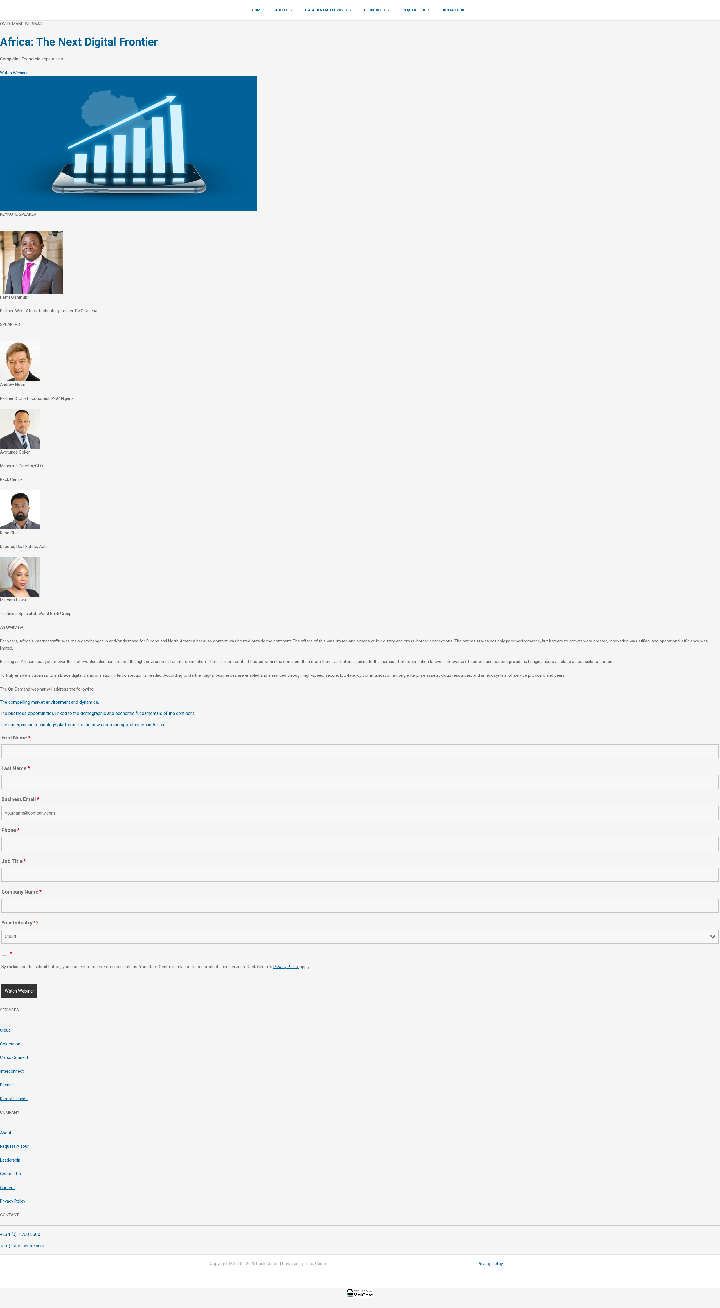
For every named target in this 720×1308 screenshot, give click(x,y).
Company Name (21, 892)
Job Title (13, 861)
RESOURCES (374, 10)
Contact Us (10, 1173)
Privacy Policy (286, 966)
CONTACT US (452, 10)
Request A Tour (14, 1146)
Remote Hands (14, 1098)
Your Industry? (19, 923)
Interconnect (12, 1071)
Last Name (15, 768)
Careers (7, 1187)
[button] (289, 10)
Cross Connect (14, 1057)
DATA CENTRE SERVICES (326, 10)
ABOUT (281, 10)
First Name (15, 738)
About (5, 1132)
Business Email (20, 799)
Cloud (5, 1030)
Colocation (10, 1044)
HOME (257, 10)
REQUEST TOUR (415, 10)
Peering (7, 1085)
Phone (10, 830)
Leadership (10, 1160)
